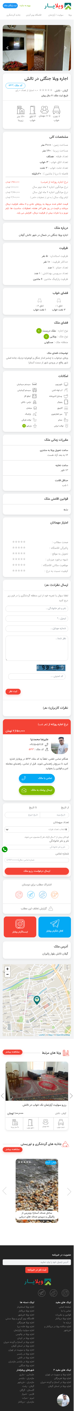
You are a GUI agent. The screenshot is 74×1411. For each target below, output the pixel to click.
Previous (63, 1096)
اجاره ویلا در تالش (26, 1358)
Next (3, 1096)
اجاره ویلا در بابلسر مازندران (21, 1362)
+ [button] (7, 969)
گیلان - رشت (28, 1386)
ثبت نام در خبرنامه (36, 1270)
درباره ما (67, 1322)
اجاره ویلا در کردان (25, 1338)
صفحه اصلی (65, 1307)
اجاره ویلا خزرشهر (26, 1315)
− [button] (7, 974)
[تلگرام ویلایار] (41, 1293)
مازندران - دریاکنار (26, 1402)
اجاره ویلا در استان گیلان (22, 1346)
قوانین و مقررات (63, 1315)
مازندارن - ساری (26, 1374)
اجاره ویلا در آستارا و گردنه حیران (19, 1342)
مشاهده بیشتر (13, 1052)
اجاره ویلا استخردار (25, 1307)
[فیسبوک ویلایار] (53, 1293)
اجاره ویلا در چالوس (25, 1334)
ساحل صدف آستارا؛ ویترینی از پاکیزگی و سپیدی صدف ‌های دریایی (37, 1215)
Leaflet (42, 1034)
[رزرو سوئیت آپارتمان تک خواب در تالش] (37, 1081)
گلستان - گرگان (27, 1390)
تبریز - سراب (28, 1398)
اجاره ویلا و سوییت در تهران (21, 1350)
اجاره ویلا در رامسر (25, 1354)
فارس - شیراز (28, 1394)
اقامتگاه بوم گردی (33, 15)
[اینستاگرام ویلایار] (65, 1293)
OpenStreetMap (63, 1034)
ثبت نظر (13, 691)
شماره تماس (62, 854)
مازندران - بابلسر (26, 1378)
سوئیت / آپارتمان (55, 15)
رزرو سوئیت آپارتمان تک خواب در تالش (44, 1105)
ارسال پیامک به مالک (41, 790)
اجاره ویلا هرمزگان (25, 1322)
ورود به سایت (25, 5)
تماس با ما (66, 1311)
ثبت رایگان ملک (10, 5)
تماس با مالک (45, 778)
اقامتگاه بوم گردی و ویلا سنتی (20, 1319)
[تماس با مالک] (63, 1400)
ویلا (69, 15)
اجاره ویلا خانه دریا (25, 1326)
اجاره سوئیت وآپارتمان (24, 1330)
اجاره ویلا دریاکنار (63, 1319)
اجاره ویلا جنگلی (26, 1365)
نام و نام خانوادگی (59, 841)
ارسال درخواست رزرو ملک (37, 871)
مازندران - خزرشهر (25, 1382)
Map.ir (51, 1034)
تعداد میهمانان (61, 823)
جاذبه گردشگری (13, 15)
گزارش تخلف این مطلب (34, 909)
